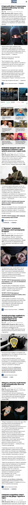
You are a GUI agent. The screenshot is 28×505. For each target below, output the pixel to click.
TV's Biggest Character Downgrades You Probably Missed (21, 118)
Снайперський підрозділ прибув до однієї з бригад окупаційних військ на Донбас (13, 203)
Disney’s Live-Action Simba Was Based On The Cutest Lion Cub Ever (20, 130)
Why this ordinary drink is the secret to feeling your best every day (7, 143)
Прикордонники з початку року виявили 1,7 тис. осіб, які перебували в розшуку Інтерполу (14, 281)
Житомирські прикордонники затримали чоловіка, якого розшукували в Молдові (14, 294)
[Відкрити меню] (26, 1)
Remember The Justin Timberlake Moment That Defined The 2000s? (7, 130)
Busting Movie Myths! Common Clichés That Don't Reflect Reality (20, 142)
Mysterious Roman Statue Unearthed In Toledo (6, 118)
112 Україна (21, 397)
